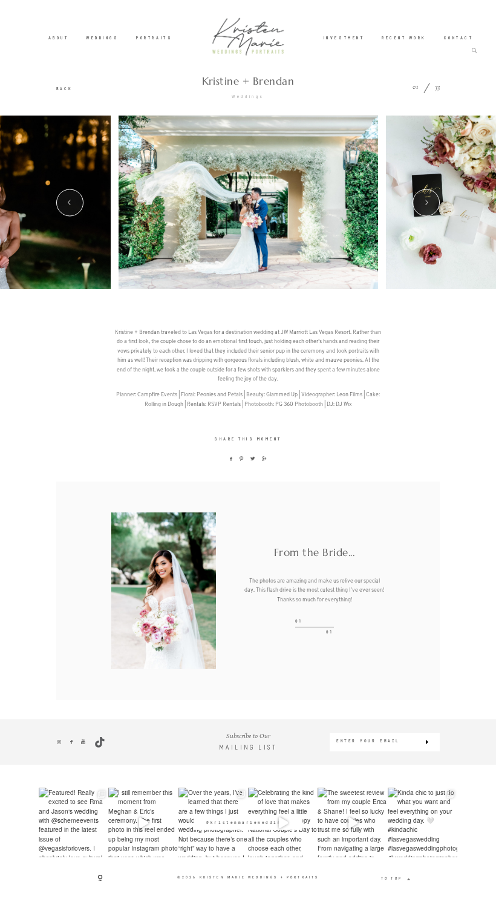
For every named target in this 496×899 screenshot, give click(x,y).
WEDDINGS (102, 36)
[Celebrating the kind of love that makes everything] (283, 822)
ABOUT (58, 36)
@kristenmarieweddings (247, 822)
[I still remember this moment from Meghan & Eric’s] (143, 822)
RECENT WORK (404, 36)
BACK (64, 89)
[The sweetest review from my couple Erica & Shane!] (352, 822)
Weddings (248, 96)
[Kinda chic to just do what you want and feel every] (422, 822)
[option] (248, 202)
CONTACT (459, 36)
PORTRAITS (154, 36)
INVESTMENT (344, 36)
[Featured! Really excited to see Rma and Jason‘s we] (73, 822)
